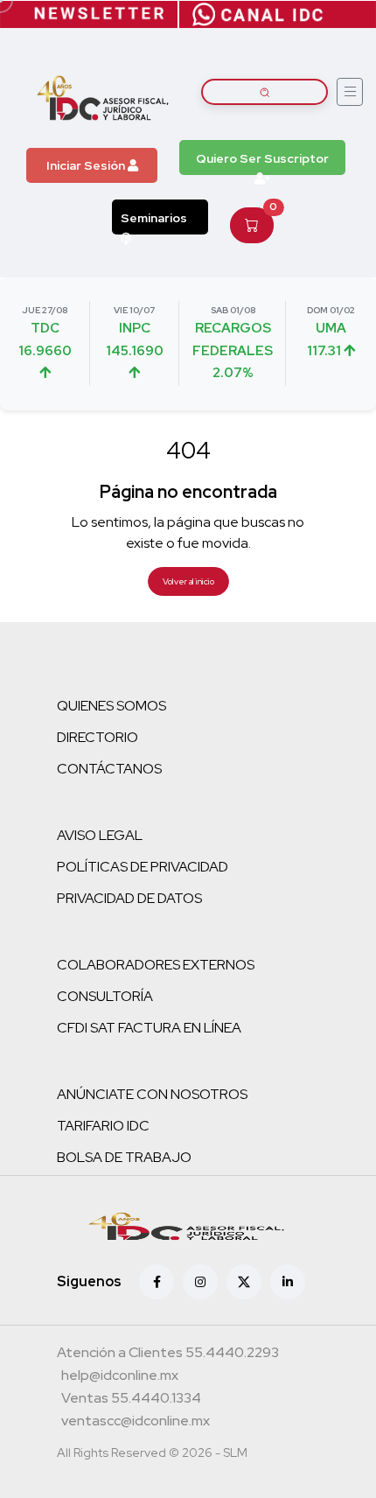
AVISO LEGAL (100, 835)
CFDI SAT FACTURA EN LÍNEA (149, 1027)
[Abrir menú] (350, 92)
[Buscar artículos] (264, 92)
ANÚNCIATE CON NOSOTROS (152, 1094)
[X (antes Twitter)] (243, 1281)
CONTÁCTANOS (109, 769)
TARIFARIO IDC (103, 1125)
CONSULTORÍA (105, 996)
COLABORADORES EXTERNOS (155, 965)
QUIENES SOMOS (111, 705)
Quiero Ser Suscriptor (262, 158)
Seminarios (154, 218)
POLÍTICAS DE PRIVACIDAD (142, 867)
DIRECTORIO (97, 737)
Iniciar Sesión (87, 165)
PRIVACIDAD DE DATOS (129, 898)
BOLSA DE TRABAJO (124, 1157)
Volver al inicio (188, 581)
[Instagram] (200, 1281)
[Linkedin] (287, 1281)
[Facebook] (156, 1281)
